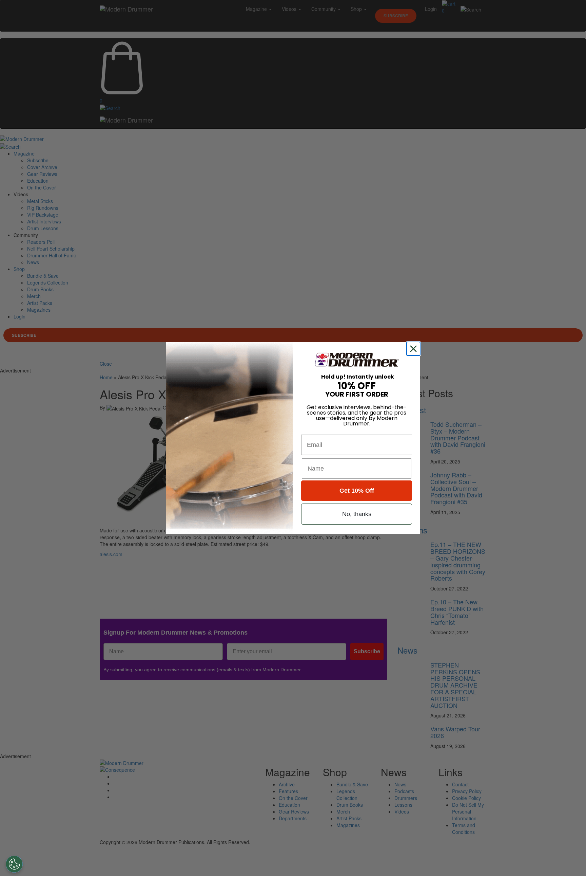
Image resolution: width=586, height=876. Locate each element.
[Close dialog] (414, 348)
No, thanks (356, 514)
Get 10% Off (356, 490)
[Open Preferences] (14, 864)
